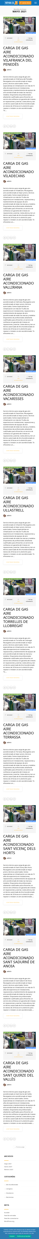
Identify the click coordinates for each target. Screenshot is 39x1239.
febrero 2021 (8, 1169)
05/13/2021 (9, 38)
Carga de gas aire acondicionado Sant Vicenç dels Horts (19, 844)
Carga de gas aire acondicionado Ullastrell (18, 503)
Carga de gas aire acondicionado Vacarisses (18, 392)
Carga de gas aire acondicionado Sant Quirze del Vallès (18, 1071)
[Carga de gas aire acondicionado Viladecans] (19, 141)
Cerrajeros (9, 1189)
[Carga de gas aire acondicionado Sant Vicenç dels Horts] (19, 814)
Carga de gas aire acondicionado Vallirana (18, 281)
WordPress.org (9, 1221)
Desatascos (10, 1193)
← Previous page (19, 1147)
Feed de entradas (10, 1215)
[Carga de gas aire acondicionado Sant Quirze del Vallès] (19, 1041)
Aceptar (12, 1236)
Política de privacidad (23, 1236)
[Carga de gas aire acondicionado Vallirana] (19, 253)
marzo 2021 (8, 1167)
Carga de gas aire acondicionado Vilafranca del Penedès (18, 56)
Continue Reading (13, 116)
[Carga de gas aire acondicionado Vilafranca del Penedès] (19, 26)
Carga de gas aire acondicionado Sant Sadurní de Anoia (19, 957)
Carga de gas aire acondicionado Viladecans (18, 169)
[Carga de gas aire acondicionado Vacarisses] (19, 364)
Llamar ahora (26, 3)
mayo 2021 (8, 1164)
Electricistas (10, 1197)
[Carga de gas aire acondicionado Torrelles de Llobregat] (19, 587)
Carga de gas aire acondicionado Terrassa (18, 730)
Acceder (7, 1212)
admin (9, 70)
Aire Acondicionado (18, 41)
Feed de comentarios (11, 1218)
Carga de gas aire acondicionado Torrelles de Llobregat (18, 617)
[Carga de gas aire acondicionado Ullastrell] (19, 476)
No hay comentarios (29, 39)
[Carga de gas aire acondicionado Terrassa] (19, 703)
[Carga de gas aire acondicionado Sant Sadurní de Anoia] (19, 928)
